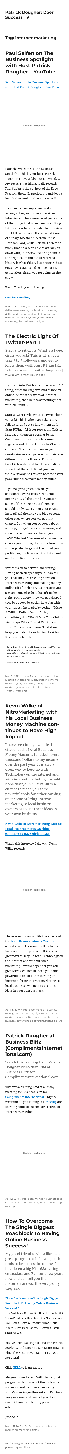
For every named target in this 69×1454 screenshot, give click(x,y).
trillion (40, 687)
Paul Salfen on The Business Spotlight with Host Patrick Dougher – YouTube (30, 62)
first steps (20, 679)
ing (47, 679)
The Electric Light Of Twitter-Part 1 (31, 339)
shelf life (30, 687)
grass (41, 679)
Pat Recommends (33, 1009)
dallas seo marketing (17, 310)
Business (51, 306)
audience (46, 676)
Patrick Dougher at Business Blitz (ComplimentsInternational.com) (33, 1045)
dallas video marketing (44, 310)
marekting (25, 1429)
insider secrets (30, 1202)
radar (22, 687)
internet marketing (35, 313)
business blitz (54, 1198)
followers (32, 679)
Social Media (35, 306)
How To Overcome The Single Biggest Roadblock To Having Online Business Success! (32, 1233)
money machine (42, 1017)
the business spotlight (31, 321)
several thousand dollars (48, 1020)
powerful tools (24, 1020)
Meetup (51, 1102)
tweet (48, 687)
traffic (35, 1429)
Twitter (9, 690)
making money (35, 683)
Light (22, 683)
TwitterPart (20, 690)
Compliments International (24, 1097)
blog (55, 676)
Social (33, 317)
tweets (56, 687)
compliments (13, 1202)
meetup (10, 1206)
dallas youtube (13, 313)
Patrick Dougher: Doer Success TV (24, 1443)
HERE (17, 1367)
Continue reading (17, 297)
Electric (9, 679)
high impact (41, 1013)
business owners (24, 1013)
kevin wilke (25, 1017)
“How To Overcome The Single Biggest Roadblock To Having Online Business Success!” (32, 1303)
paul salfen (22, 317)
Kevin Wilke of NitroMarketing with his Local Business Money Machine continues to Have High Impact (32, 721)
